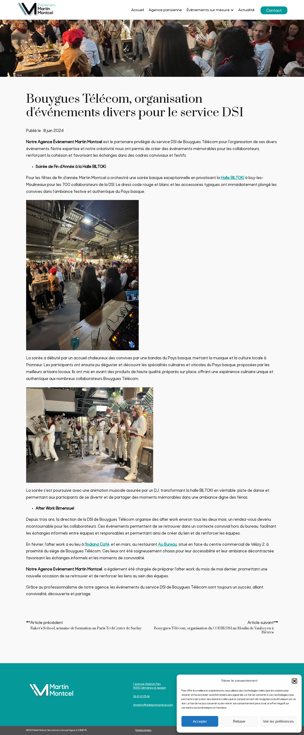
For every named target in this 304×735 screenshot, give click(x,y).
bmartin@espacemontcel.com (153, 705)
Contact (274, 11)
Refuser (239, 721)
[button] (294, 681)
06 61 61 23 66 (141, 696)
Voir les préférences (278, 721)
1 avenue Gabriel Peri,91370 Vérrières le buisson (149, 686)
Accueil (137, 10)
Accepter (200, 721)
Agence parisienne (165, 10)
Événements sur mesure (208, 10)
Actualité (246, 10)
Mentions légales (143, 730)
